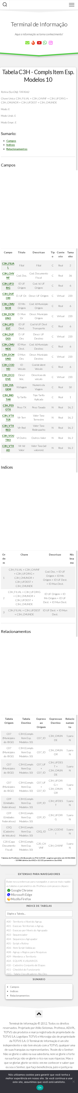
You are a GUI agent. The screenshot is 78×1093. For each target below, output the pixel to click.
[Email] (27, 43)
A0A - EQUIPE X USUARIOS (21, 960)
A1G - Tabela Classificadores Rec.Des (26, 973)
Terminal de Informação (39, 24)
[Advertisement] (39, 209)
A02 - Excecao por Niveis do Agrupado (27, 930)
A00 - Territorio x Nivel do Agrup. (24, 921)
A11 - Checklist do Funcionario (23, 969)
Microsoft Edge (21, 895)
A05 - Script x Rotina (17, 943)
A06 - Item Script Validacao (20, 947)
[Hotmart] (33, 43)
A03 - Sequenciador (17, 934)
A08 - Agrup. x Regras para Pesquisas (26, 952)
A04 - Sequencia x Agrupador (22, 939)
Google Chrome (21, 890)
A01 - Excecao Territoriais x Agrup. (25, 925)
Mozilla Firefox (20, 899)
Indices (10, 144)
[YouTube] (39, 43)
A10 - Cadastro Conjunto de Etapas (25, 965)
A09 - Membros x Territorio (21, 956)
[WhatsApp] (45, 43)
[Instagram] (50, 43)
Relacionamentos (16, 148)
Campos (11, 140)
